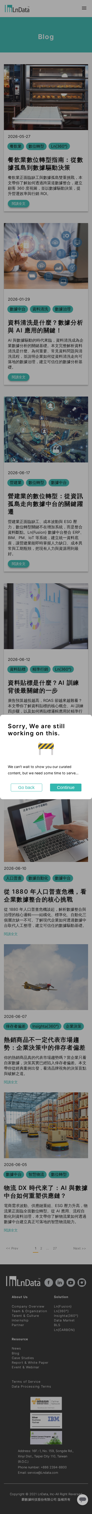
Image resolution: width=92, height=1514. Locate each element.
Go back (26, 787)
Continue (66, 787)
